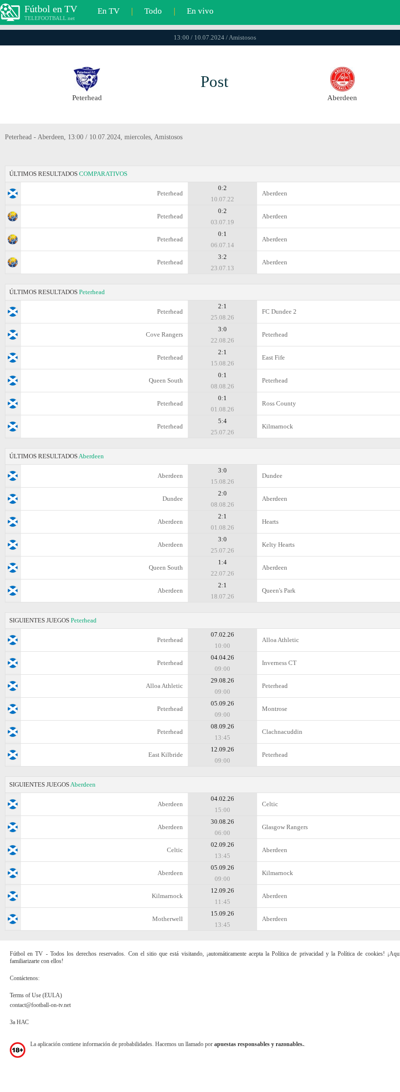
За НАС (19, 1022)
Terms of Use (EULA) (36, 995)
